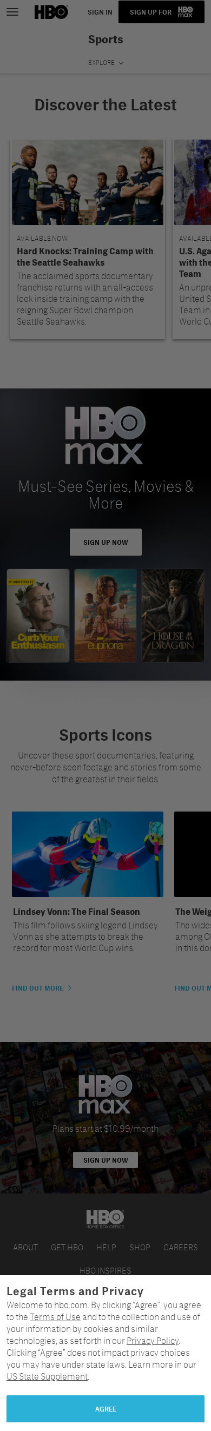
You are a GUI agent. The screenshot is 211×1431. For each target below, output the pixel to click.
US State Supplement (47, 1376)
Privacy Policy (153, 1340)
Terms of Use (55, 1316)
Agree (105, 1409)
